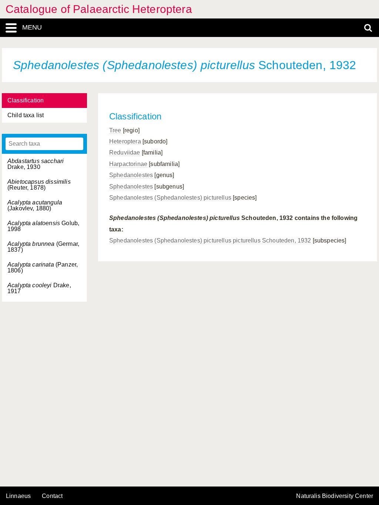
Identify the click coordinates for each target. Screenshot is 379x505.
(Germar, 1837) (43, 247)
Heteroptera (125, 141)
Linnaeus (18, 496)
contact (52, 496)
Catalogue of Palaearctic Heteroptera (99, 9)
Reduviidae (124, 152)
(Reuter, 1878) (39, 185)
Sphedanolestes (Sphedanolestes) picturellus (170, 197)
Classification (25, 100)
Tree (115, 130)
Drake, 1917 (39, 288)
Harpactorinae (128, 164)
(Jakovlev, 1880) (34, 205)
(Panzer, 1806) (42, 267)
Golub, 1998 (43, 226)
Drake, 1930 (35, 164)
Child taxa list (25, 115)
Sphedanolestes (131, 175)
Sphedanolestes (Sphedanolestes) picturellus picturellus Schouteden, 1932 (210, 240)
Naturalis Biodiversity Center (334, 496)
